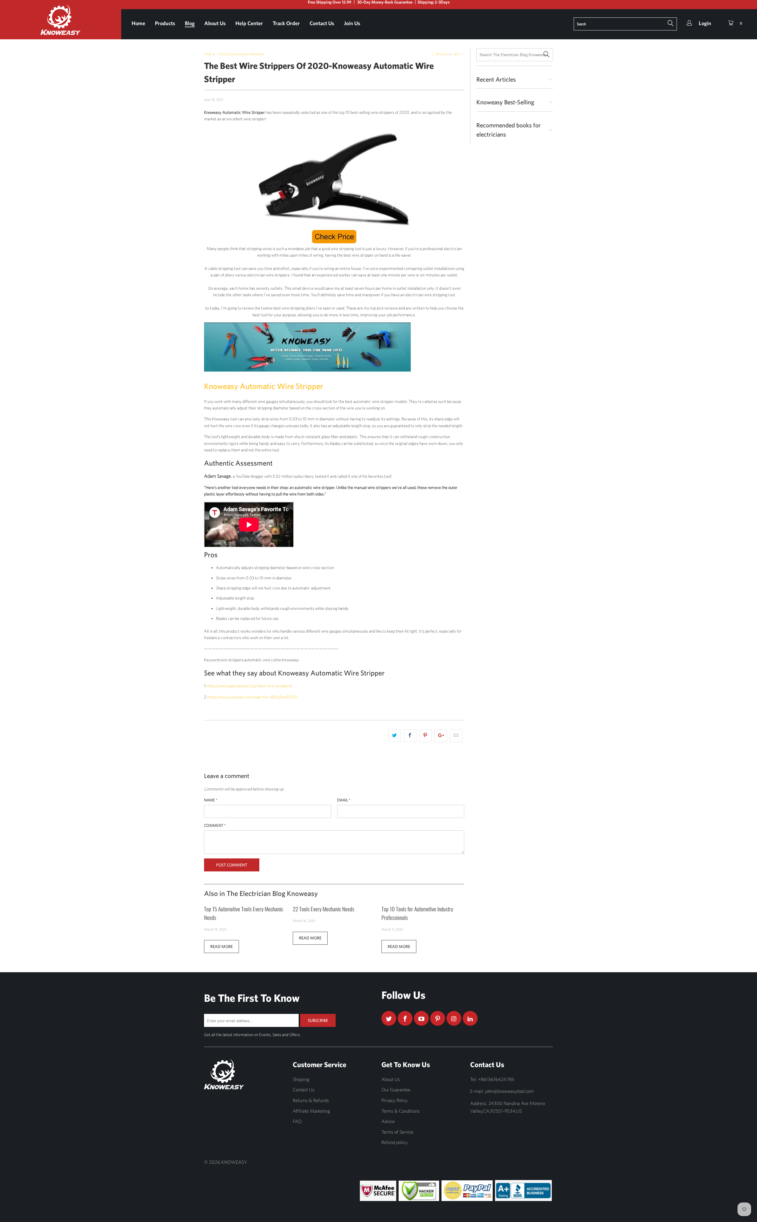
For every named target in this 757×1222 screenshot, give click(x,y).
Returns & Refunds (311, 1100)
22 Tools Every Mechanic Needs (323, 909)
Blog (190, 23)
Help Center (249, 23)
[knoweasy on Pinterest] (437, 1018)
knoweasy (233, 1162)
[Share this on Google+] (440, 735)
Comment (215, 825)
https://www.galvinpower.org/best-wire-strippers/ (249, 685)
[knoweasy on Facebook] (405, 1018)
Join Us (352, 23)
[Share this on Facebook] (410, 735)
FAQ (297, 1121)
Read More (221, 946)
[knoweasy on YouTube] (421, 1018)
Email (343, 800)
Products (165, 23)
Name (210, 800)
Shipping (301, 1079)
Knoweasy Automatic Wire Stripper (264, 385)
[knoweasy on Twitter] (388, 1018)
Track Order (286, 23)
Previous (442, 54)
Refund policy (394, 1142)
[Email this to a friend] (456, 735)
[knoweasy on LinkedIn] (470, 1018)
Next (457, 54)
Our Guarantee (395, 1089)
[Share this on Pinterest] (425, 735)
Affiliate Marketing (311, 1111)
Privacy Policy (394, 1100)
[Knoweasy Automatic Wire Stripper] (334, 179)
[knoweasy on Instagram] (454, 1018)
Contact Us (322, 23)
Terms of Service (397, 1132)
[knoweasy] (60, 24)
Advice (388, 1121)
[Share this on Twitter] (394, 735)
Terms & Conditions (400, 1111)
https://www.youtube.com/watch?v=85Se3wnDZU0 (252, 697)
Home (138, 23)
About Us (215, 23)
